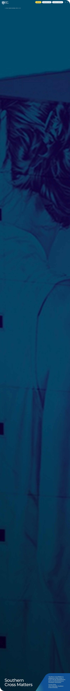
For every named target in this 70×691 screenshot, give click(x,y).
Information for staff (46, 2)
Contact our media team (57, 2)
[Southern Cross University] (5, 3)
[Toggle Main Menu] (67, 2)
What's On (38, 2)
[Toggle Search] (65, 2)
